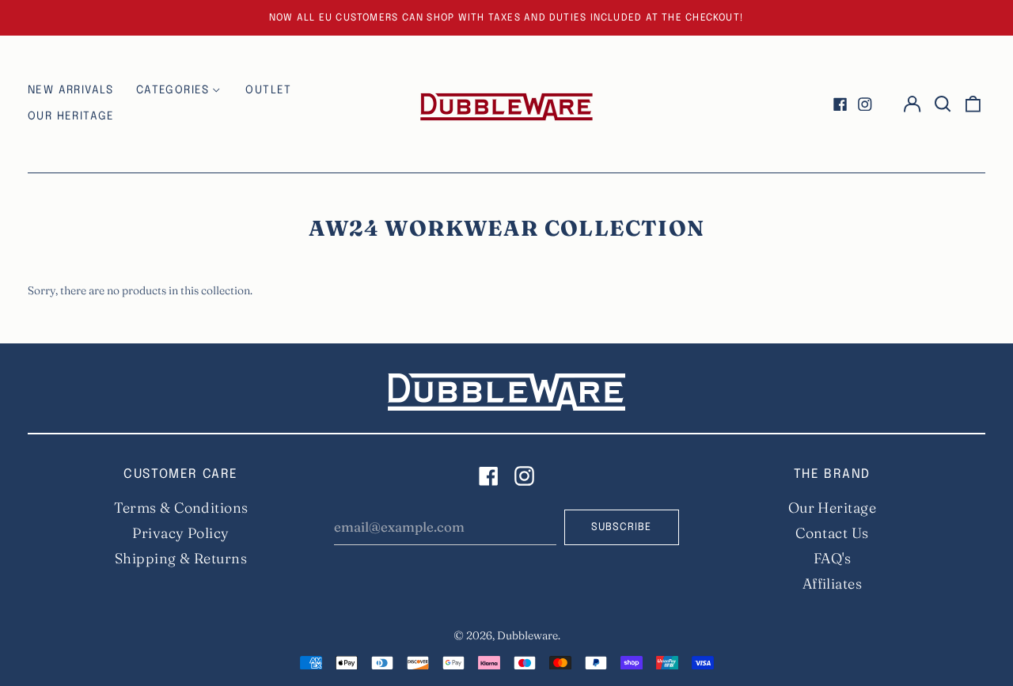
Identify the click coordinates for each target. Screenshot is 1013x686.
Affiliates (832, 583)
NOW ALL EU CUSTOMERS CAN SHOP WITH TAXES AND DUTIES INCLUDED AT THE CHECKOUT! (506, 18)
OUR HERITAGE (71, 116)
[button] (942, 104)
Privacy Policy (180, 533)
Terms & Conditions (181, 507)
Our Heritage (832, 507)
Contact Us (832, 533)
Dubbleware (527, 635)
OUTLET (268, 90)
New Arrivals (71, 90)
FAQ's (832, 558)
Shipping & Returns (181, 558)
